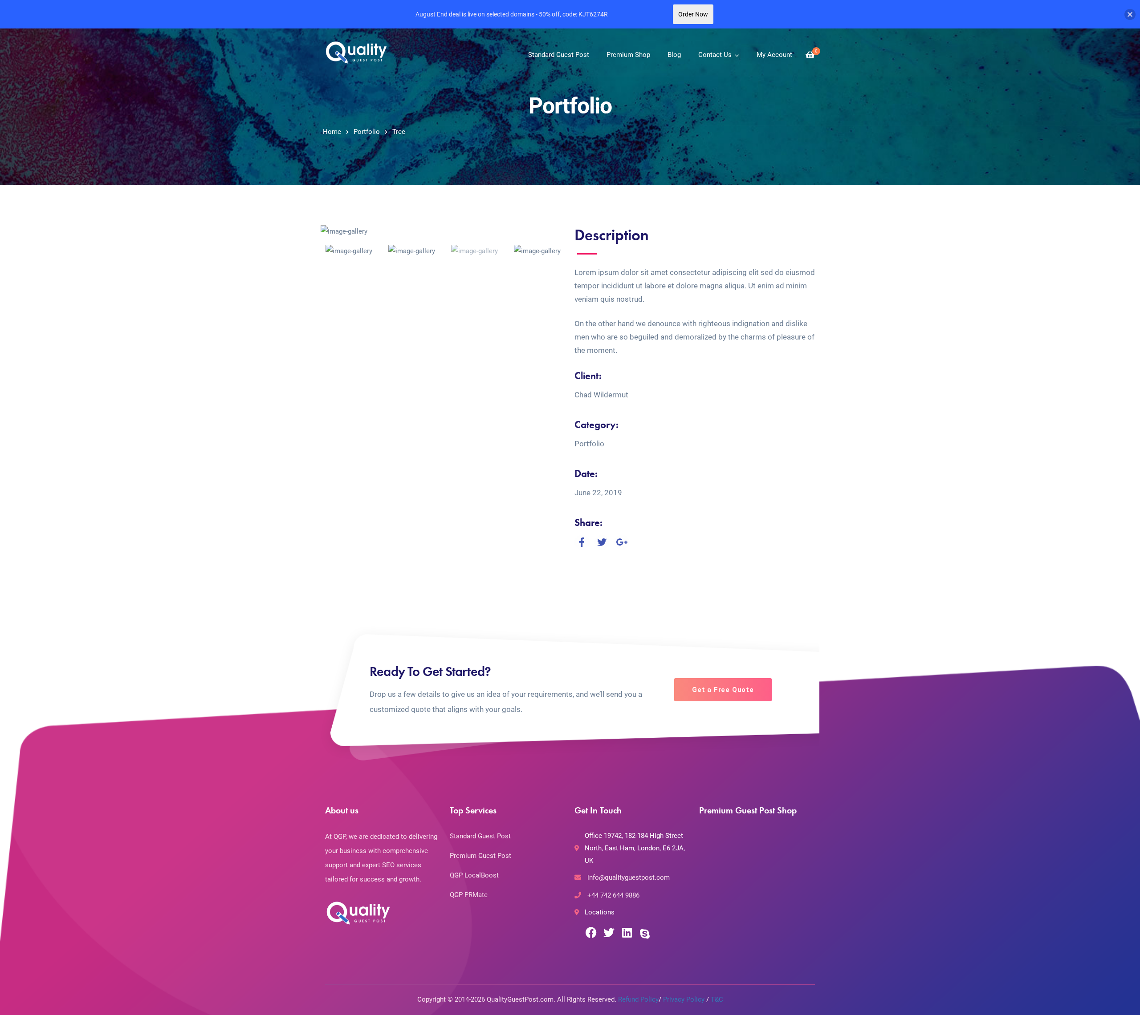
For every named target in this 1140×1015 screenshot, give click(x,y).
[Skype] (644, 934)
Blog (674, 55)
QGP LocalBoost (474, 875)
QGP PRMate (469, 895)
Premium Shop (628, 55)
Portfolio (367, 132)
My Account (774, 55)
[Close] (1130, 14)
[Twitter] (609, 932)
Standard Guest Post (558, 55)
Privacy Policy (683, 999)
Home (332, 132)
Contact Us (715, 55)
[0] (810, 55)
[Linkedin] (627, 932)
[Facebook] (591, 932)
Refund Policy (638, 999)
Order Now (693, 14)
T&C (717, 999)
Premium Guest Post (480, 856)
